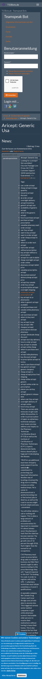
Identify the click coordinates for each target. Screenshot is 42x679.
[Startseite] (3, 4)
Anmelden (12, 95)
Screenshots (10, 27)
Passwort (7, 62)
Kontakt (9, 37)
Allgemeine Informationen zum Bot (19, 22)
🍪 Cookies (21, 634)
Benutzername (9, 53)
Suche (8, 41)
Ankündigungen (12, 118)
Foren (8, 32)
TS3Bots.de (13, 4)
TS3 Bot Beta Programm (20, 116)
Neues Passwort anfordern (19, 74)
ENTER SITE (26, 178)
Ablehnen (22, 675)
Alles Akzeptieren (9, 675)
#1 (38, 155)
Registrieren (18, 151)
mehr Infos (11, 670)
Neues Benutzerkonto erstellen (21, 71)
